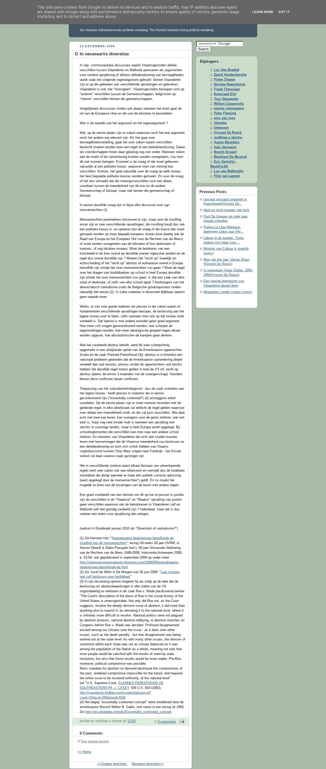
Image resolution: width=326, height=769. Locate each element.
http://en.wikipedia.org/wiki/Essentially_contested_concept (128, 712)
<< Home (84, 752)
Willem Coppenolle (229, 104)
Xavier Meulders (226, 142)
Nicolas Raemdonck (229, 84)
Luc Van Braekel (226, 70)
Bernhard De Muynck (230, 157)
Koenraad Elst (225, 94)
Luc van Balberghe (228, 171)
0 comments (167, 722)
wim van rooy (224, 118)
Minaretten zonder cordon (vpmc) (227, 292)
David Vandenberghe (230, 75)
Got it (284, 12)
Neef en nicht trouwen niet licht (226, 210)
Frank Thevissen (227, 89)
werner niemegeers (229, 108)
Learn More (262, 12)
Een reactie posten (95, 741)
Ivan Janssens (225, 147)
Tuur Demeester (226, 99)
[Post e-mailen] (181, 722)
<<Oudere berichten (112, 764)
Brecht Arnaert (225, 152)
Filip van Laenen (227, 176)
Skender (220, 123)
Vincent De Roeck (228, 132)
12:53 (131, 721)
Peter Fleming (225, 113)
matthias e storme (228, 137)
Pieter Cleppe (224, 79)
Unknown (221, 128)
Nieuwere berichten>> (148, 764)
